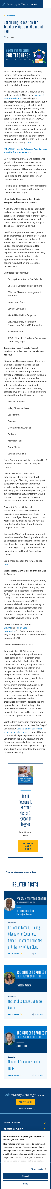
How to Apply (25, 1109)
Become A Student (13, 1129)
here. (6, 564)
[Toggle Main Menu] (47, 4)
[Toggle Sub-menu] (45, 1123)
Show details (37, 1169)
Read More (13, 954)
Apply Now (24, 1102)
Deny (25, 1184)
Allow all (25, 1176)
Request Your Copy (28, 846)
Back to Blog (11, 15)
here (29, 142)
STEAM (7, 627)
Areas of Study (12, 1122)
